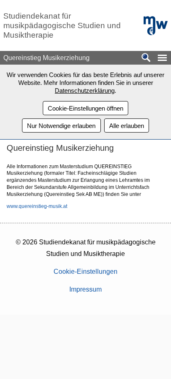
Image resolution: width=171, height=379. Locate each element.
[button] (162, 57)
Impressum (85, 289)
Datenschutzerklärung (85, 90)
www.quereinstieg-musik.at (37, 206)
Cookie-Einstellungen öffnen (85, 108)
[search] (146, 58)
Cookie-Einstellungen (85, 271)
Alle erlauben (126, 125)
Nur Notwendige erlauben (61, 125)
